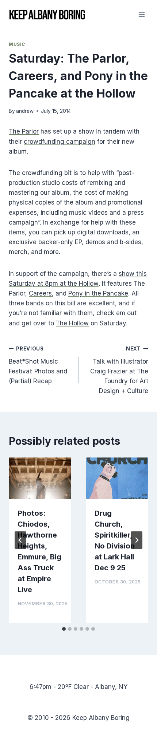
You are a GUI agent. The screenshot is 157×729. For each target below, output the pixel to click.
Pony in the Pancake (98, 293)
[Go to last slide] (20, 540)
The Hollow (72, 323)
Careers (40, 293)
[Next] (136, 540)
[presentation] (40, 478)
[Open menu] (141, 14)
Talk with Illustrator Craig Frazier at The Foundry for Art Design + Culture (119, 370)
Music (17, 44)
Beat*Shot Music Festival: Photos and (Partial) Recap (38, 365)
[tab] (64, 629)
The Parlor (24, 131)
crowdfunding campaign (59, 141)
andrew (25, 111)
